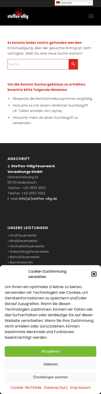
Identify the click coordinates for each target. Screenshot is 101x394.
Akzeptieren (50, 351)
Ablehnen (50, 364)
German (66, 2)
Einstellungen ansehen (50, 377)
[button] (94, 274)
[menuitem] (91, 16)
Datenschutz (56, 387)
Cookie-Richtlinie (26, 387)
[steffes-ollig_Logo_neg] (42, 16)
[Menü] (91, 16)
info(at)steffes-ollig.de (38, 198)
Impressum (80, 387)
